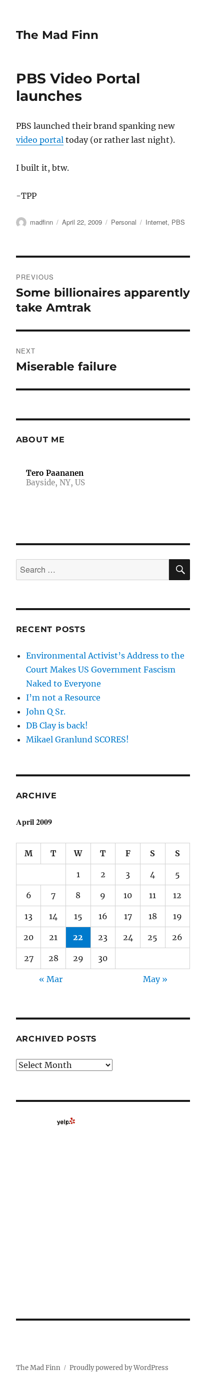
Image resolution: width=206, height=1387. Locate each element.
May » (155, 979)
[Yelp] (66, 1121)
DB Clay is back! (57, 725)
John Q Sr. (46, 711)
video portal (40, 140)
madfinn (41, 222)
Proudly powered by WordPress (119, 1368)
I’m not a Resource (63, 697)
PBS (178, 222)
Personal (123, 222)
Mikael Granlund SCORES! (77, 739)
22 (78, 937)
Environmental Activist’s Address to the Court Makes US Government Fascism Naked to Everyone (105, 670)
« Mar (50, 979)
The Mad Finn (57, 35)
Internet (157, 222)
